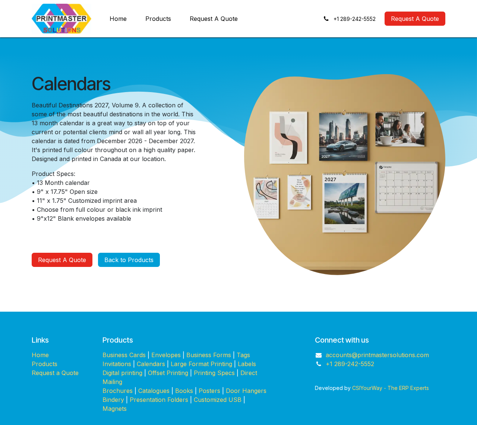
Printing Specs (214, 373)
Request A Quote (415, 18)
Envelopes (166, 355)
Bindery (114, 399)
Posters (209, 390)
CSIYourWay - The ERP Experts (390, 388)
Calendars (151, 364)
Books (184, 390)
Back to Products (129, 260)
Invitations (117, 364)
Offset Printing (168, 373)
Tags (243, 355)
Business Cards (124, 355)
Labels (247, 364)
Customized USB (217, 399)
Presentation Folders (159, 399)
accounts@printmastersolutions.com (377, 355)
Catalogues (154, 390)
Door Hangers (246, 390)
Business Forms (208, 355)
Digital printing (122, 373)
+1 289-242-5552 (350, 364)
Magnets (114, 408)
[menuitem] (118, 18)
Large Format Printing (201, 364)
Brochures (117, 390)
